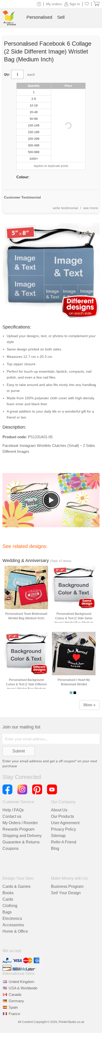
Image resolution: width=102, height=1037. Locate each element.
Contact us (11, 816)
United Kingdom (21, 982)
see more (90, 208)
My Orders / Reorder (20, 823)
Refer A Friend (63, 842)
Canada (15, 994)
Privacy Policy (63, 829)
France (14, 1014)
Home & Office (15, 931)
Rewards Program (18, 829)
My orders (54, 4)
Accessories (13, 925)
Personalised (39, 17)
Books (8, 893)
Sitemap (58, 836)
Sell (61, 17)
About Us (59, 810)
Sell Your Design (66, 893)
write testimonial (65, 208)
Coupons (10, 848)
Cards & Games (16, 886)
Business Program (67, 886)
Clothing (9, 906)
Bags (7, 912)
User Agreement (65, 823)
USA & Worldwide (23, 988)
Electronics (12, 918)
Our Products (62, 816)
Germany (16, 1001)
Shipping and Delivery (22, 836)
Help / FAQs (13, 810)
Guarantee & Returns (21, 842)
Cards (7, 899)
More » (89, 705)
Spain (13, 1007)
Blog (55, 848)
